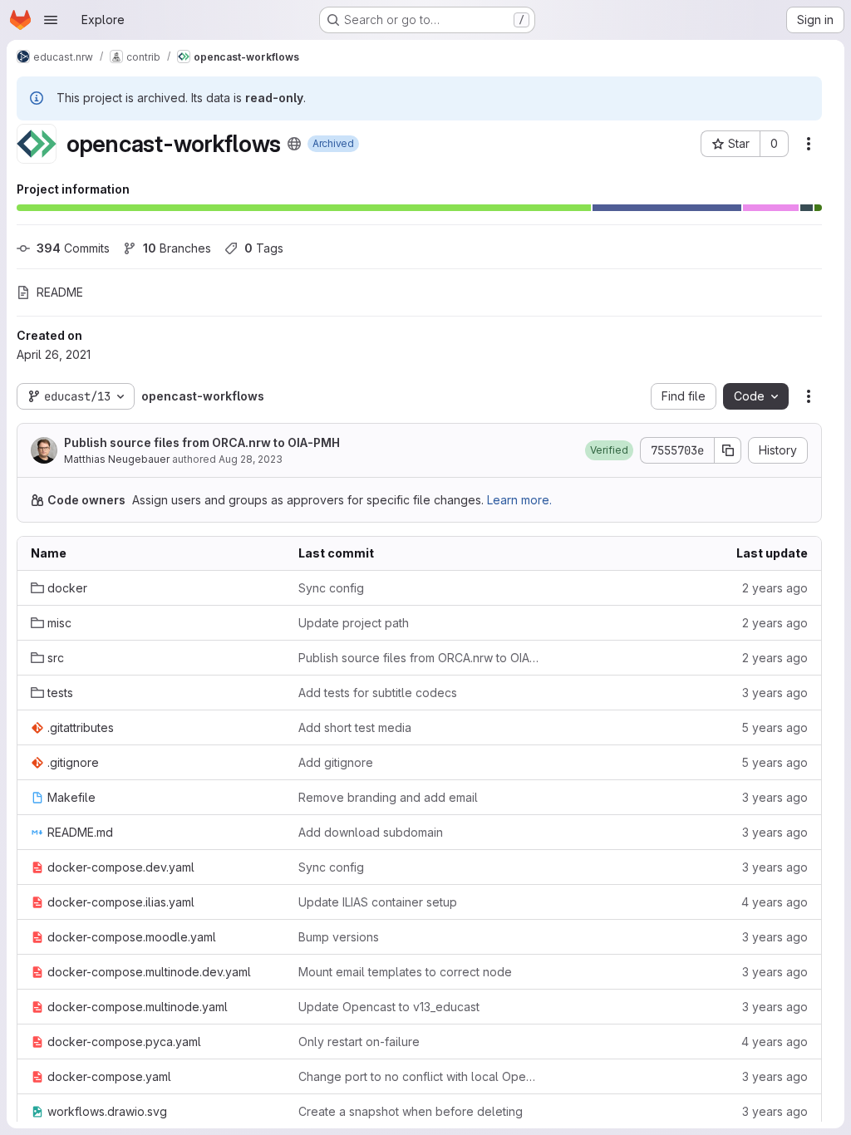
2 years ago (775, 588)
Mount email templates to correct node (405, 972)
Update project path (353, 623)
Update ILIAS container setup (377, 902)
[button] (609, 450)
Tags (263, 248)
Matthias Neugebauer (117, 459)
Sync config (331, 588)
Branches (177, 248)
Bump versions (338, 937)
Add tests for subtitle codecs (377, 692)
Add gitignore (335, 762)
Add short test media (354, 727)
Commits (73, 248)
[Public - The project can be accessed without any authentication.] (294, 143)
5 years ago (774, 727)
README (60, 292)
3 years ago (775, 692)
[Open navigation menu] (50, 20)
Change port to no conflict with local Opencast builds (418, 1076)
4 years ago (774, 902)
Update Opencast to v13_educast (389, 1007)
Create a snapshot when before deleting (410, 1111)
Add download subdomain (370, 832)
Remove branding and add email (388, 797)
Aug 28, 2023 (251, 459)
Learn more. (519, 500)
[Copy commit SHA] (728, 450)
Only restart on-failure (359, 1041)
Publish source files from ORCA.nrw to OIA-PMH (202, 442)
